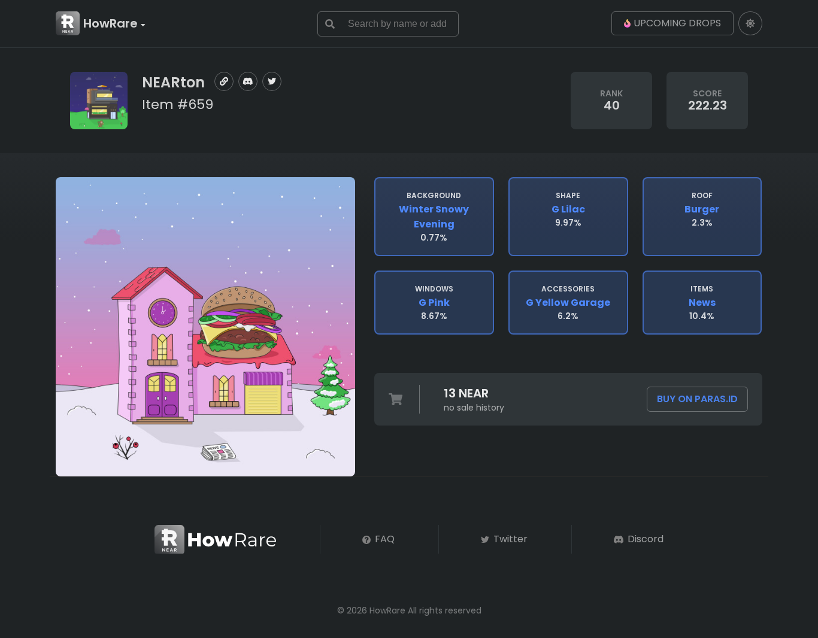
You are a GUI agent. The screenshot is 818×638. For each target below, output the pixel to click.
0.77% (434, 217)
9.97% (568, 209)
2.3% (701, 209)
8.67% (434, 303)
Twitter (509, 539)
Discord (644, 539)
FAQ (383, 539)
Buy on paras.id (697, 399)
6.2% (568, 303)
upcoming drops (677, 23)
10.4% (702, 303)
